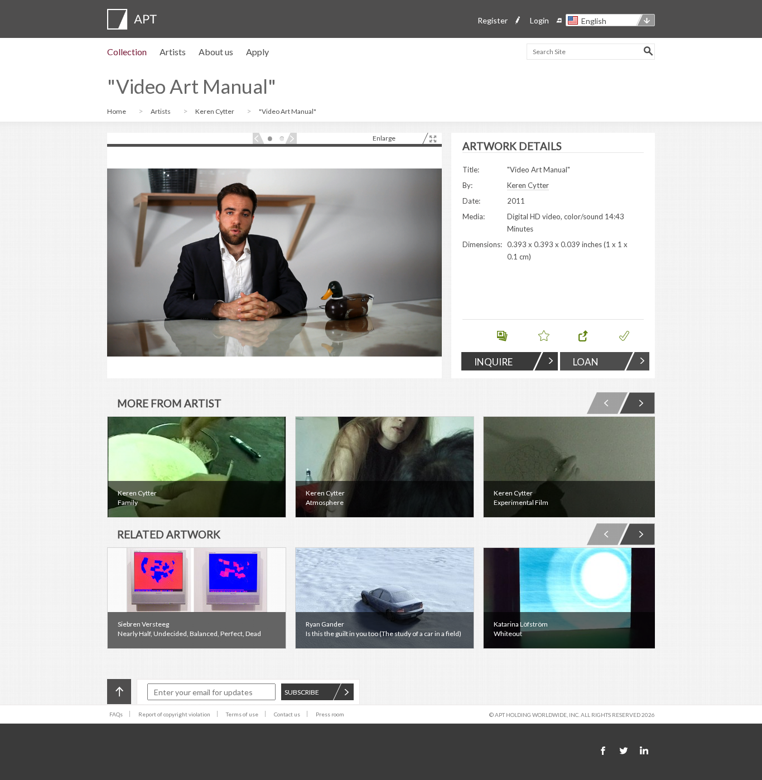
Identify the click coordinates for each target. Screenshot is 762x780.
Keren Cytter (215, 111)
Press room (330, 714)
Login (539, 20)
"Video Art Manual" (287, 111)
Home (117, 111)
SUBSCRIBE (301, 692)
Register (493, 20)
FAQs (116, 714)
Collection (127, 51)
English (593, 21)
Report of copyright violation (174, 714)
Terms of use (242, 714)
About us (216, 51)
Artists (173, 51)
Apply (257, 51)
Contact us (287, 714)
